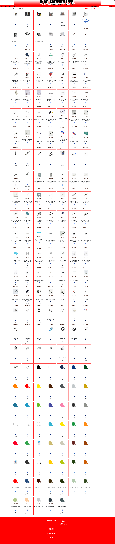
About (10, 6)
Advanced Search (94, 6)
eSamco (113, 0)
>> (95, 8)
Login (111, 6)
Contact (14, 6)
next (93, 8)
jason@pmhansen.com (62, 524)
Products (5, 6)
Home (2, 6)
